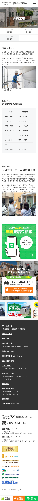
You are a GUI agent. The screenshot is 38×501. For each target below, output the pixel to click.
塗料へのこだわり (9, 351)
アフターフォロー (23, 368)
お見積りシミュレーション (12, 356)
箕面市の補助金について (10, 391)
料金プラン (6, 338)
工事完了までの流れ (9, 368)
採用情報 (5, 399)
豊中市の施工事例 (22, 346)
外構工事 (22, 329)
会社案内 (5, 384)
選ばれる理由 (7, 334)
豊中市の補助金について (10, 394)
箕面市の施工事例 (8, 346)
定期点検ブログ (20, 376)
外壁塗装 (6, 329)
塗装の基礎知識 (8, 376)
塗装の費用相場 (8, 361)
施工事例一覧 (7, 343)
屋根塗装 (14, 329)
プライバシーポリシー (10, 403)
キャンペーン (7, 379)
